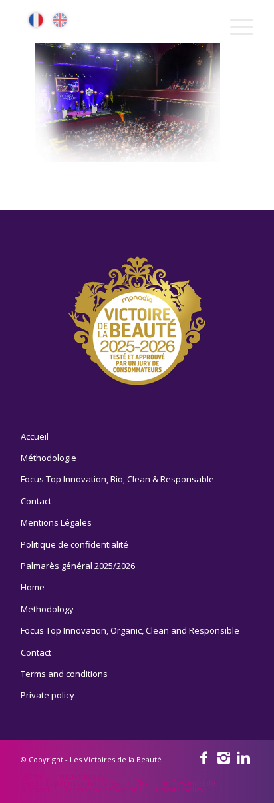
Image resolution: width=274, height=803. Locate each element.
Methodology (47, 609)
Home (33, 587)
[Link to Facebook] (203, 757)
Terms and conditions (64, 674)
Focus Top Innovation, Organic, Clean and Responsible (130, 630)
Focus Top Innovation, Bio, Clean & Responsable (117, 479)
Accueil (35, 436)
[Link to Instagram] (223, 757)
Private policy (47, 695)
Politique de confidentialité (74, 544)
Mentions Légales (56, 522)
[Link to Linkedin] (243, 757)
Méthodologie (48, 458)
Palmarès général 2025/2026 (78, 566)
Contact (36, 501)
